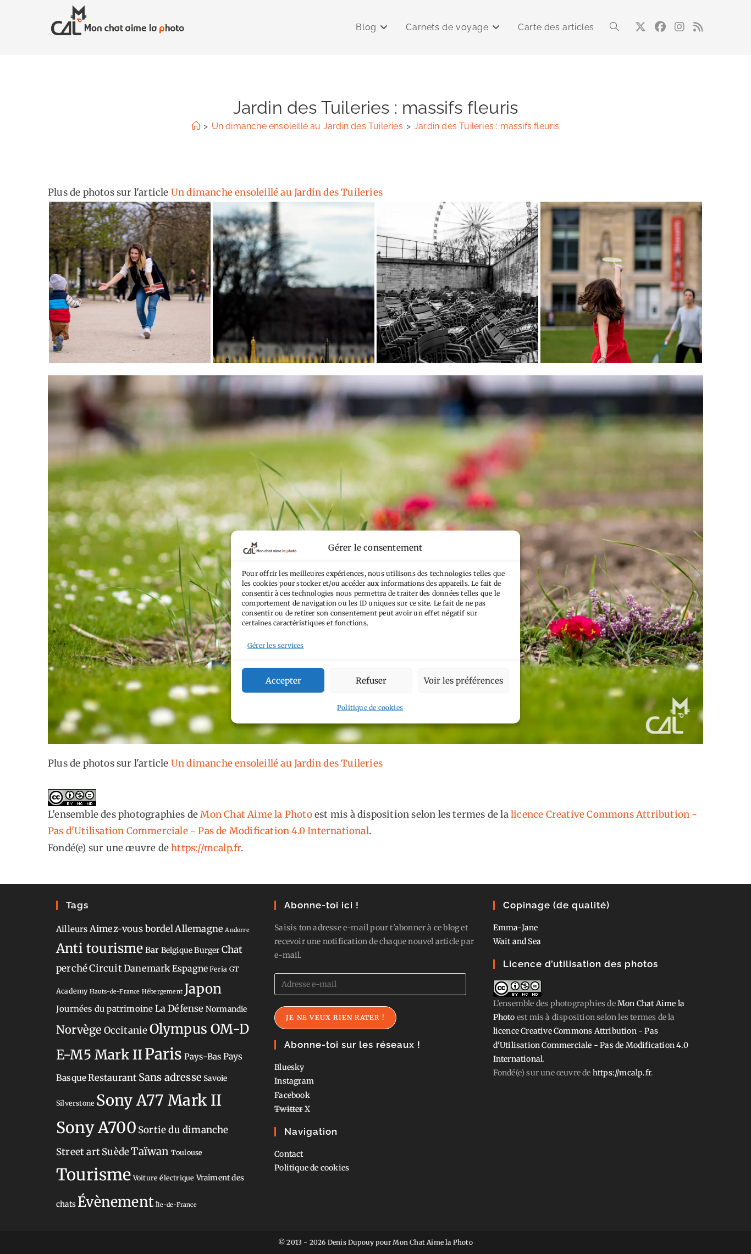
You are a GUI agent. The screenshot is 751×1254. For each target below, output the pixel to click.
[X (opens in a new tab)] (640, 26)
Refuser (371, 680)
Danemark (147, 968)
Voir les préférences (463, 680)
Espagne (190, 968)
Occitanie (126, 1030)
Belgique (177, 950)
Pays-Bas (203, 1056)
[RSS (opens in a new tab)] (698, 26)
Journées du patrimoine (104, 1008)
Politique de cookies (370, 707)
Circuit (105, 968)
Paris (164, 1054)
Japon (203, 988)
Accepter (283, 680)
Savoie (215, 1078)
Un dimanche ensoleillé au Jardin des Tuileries (277, 192)
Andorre (237, 930)
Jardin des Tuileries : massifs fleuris (487, 126)
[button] (130, 282)
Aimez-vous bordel (131, 928)
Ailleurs (72, 929)
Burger (206, 950)
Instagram (294, 1081)
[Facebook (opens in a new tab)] (660, 26)
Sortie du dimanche (183, 1130)
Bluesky (289, 1067)
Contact (288, 1154)
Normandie (226, 1009)
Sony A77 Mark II (159, 1100)
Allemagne (199, 928)
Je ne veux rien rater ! (335, 1017)
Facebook (292, 1095)
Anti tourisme (99, 948)
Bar (152, 950)
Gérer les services (275, 645)
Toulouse (187, 1152)
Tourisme (93, 1174)
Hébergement (162, 991)
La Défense (179, 1008)
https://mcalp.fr (206, 848)
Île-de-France (176, 1204)
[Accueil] (195, 126)
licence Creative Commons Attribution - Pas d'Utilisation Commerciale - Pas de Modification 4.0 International (590, 1044)
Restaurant (112, 1077)
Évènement (116, 1202)
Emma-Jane (515, 928)
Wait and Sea (517, 941)
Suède (115, 1152)
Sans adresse (170, 1077)
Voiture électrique (164, 1178)
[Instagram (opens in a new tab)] (679, 26)
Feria (218, 969)
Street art (78, 1152)
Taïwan (150, 1151)
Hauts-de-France (115, 991)
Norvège (79, 1030)
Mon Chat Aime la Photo (256, 814)
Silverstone (75, 1103)
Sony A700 (96, 1128)
